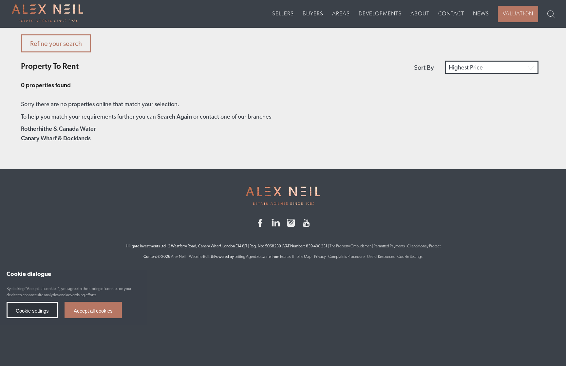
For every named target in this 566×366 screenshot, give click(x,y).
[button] (491, 67)
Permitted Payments (389, 246)
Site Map (304, 257)
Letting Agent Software (253, 257)
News (481, 14)
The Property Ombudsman (350, 246)
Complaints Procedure (346, 257)
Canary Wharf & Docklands (56, 139)
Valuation (518, 14)
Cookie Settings (410, 257)
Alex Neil (178, 257)
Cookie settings (32, 311)
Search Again (174, 117)
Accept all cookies (93, 311)
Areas (341, 14)
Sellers (283, 14)
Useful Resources (381, 257)
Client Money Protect (424, 246)
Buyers (313, 14)
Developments (380, 14)
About (419, 14)
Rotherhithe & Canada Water (58, 129)
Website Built (199, 257)
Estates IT (287, 257)
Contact (451, 14)
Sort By (424, 68)
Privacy (320, 257)
